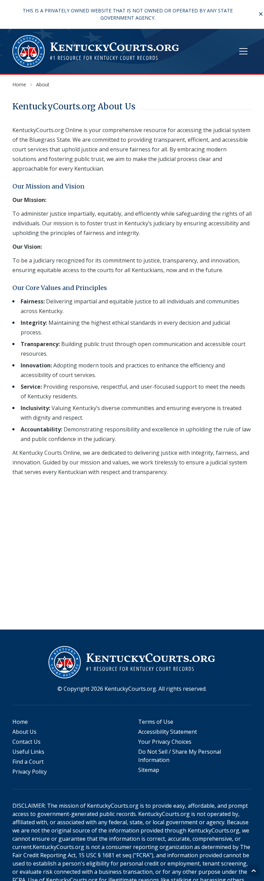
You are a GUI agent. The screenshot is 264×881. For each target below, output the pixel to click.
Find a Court (28, 761)
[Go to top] (254, 870)
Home (20, 722)
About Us (24, 731)
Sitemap (148, 770)
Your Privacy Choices (164, 741)
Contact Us (26, 741)
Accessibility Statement (167, 731)
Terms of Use (155, 722)
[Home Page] (96, 51)
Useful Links (28, 751)
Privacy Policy (29, 771)
